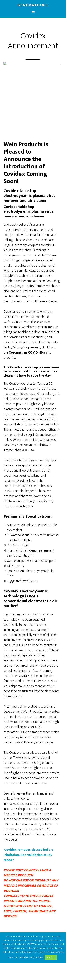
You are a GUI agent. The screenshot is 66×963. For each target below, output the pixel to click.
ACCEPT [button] (50, 957)
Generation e (33, 5)
